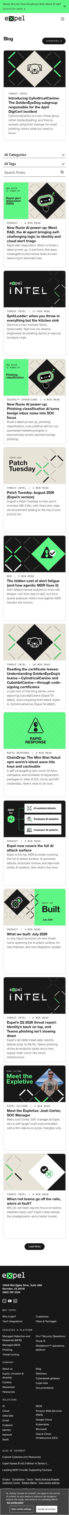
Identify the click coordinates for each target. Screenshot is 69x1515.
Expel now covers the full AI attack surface (30, 848)
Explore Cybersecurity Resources (21, 1456)
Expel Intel (42, 1383)
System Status (29, 1482)
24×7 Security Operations (50, 1336)
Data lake (7, 1415)
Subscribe (52, 41)
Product (13, 223)
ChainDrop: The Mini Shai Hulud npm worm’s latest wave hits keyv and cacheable (33, 761)
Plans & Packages (46, 1321)
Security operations (23, 399)
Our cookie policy (15, 1502)
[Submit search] (62, 173)
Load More (35, 1246)
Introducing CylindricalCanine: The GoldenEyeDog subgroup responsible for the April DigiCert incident (34, 105)
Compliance (18, 1479)
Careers (7, 1382)
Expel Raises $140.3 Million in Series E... (25, 1463)
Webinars (41, 1373)
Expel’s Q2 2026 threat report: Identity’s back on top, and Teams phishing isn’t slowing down (32, 1029)
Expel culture (18, 1106)
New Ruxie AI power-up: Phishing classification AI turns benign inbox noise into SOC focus (33, 411)
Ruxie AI (40, 1341)
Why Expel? (9, 1316)
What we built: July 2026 (27, 934)
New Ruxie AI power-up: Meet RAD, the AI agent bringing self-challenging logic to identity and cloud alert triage (34, 234)
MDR (10, 576)
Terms (30, 1479)
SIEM (39, 1406)
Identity (6, 1429)
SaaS (5, 1439)
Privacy (6, 1479)
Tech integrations (12, 1321)
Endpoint (7, 1425)
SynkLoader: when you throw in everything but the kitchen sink (33, 318)
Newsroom (8, 1387)
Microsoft (41, 1429)
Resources (8, 1391)
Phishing (7, 1349)
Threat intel (18, 93)
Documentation (45, 1387)
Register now (13, 8)
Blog (38, 1368)
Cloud (5, 1410)
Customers (42, 1316)
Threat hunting (10, 1354)
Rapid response (19, 752)
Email (5, 1420)
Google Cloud (44, 1419)
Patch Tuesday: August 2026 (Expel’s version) (30, 494)
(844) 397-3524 (11, 1292)
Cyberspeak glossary (48, 1378)
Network (7, 1434)
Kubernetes (42, 1424)
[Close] (63, 1493)
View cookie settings (49, 1482)
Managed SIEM (11, 1344)
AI (3, 1406)
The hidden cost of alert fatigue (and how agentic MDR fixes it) (33, 583)
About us (7, 1368)
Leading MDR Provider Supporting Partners (27, 1469)
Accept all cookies (47, 1509)
